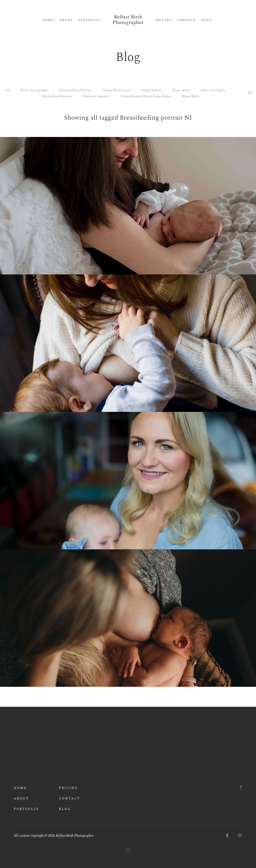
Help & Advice (151, 90)
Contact (187, 20)
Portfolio (89, 20)
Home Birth (181, 90)
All (7, 90)
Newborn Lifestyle (96, 96)
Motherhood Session (57, 96)
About (66, 20)
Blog (207, 20)
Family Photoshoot (116, 90)
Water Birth (190, 96)
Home (48, 20)
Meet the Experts (213, 90)
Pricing (164, 20)
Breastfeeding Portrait (75, 90)
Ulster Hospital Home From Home (145, 96)
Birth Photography (34, 90)
